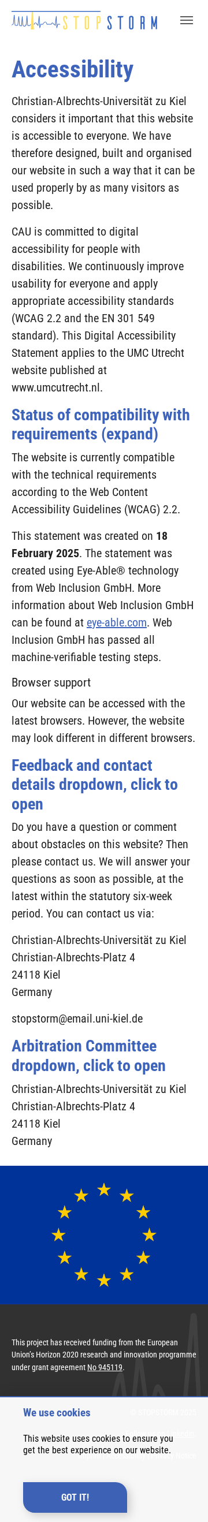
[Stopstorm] (84, 20)
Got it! (75, 1497)
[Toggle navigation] (186, 20)
